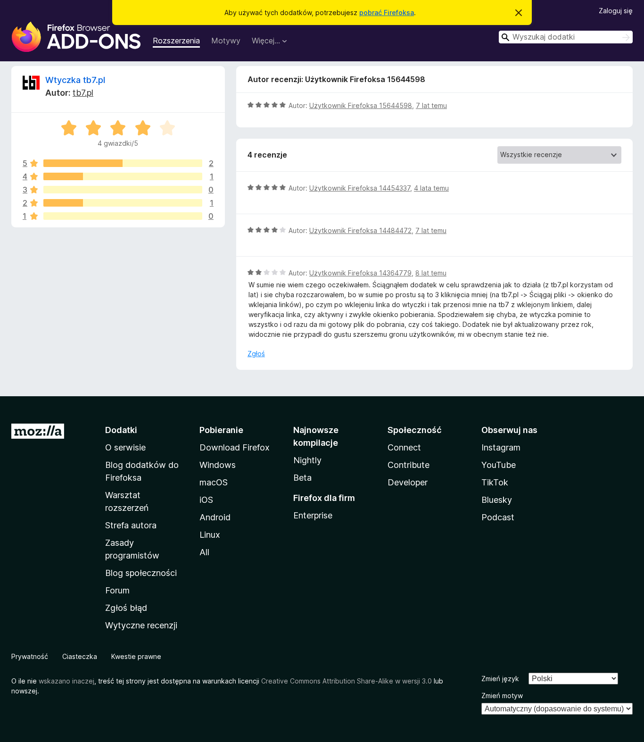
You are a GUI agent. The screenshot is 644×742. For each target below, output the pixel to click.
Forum (117, 590)
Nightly (307, 460)
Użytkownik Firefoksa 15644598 (360, 105)
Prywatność (29, 656)
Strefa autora (131, 525)
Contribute (408, 465)
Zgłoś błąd (126, 608)
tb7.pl (83, 93)
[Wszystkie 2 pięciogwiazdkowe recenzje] (122, 163)
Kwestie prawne (136, 656)
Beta (302, 478)
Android (215, 517)
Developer (408, 482)
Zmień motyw (502, 696)
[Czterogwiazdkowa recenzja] (122, 176)
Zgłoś (256, 354)
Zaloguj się (616, 11)
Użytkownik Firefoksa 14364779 (360, 273)
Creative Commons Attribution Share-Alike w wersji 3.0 (346, 681)
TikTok (494, 482)
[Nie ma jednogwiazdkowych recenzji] (122, 216)
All (204, 552)
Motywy (225, 40)
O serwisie (125, 447)
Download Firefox (234, 447)
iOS (206, 500)
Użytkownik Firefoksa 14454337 (359, 188)
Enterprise (312, 515)
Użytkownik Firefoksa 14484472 (360, 230)
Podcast (497, 517)
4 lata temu (431, 188)
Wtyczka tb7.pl (75, 80)
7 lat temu (431, 105)
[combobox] (566, 37)
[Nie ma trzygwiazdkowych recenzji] (122, 189)
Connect (404, 447)
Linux (209, 535)
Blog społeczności (141, 573)
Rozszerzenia (176, 40)
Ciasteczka (79, 656)
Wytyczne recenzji (141, 625)
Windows (217, 465)
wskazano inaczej (66, 681)
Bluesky (496, 500)
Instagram (500, 447)
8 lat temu (430, 273)
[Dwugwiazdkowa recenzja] (122, 203)
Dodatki (121, 430)
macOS (213, 482)
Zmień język (500, 679)
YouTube (498, 465)
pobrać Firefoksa (386, 12)
